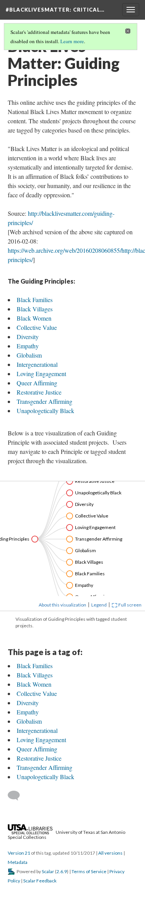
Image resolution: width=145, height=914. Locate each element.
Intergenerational (37, 364)
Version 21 (19, 853)
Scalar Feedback (39, 881)
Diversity (28, 337)
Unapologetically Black (45, 411)
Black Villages (35, 309)
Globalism (29, 355)
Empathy (28, 346)
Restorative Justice (39, 392)
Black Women (34, 318)
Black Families (35, 300)
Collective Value (37, 327)
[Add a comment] (17, 796)
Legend (99, 605)
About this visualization (62, 605)
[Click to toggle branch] (35, 539)
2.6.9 (61, 871)
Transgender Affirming (44, 401)
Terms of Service (89, 871)
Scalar (48, 871)
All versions (110, 853)
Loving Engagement (41, 374)
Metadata (17, 862)
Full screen (130, 605)
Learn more (72, 41)
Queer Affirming (37, 383)
